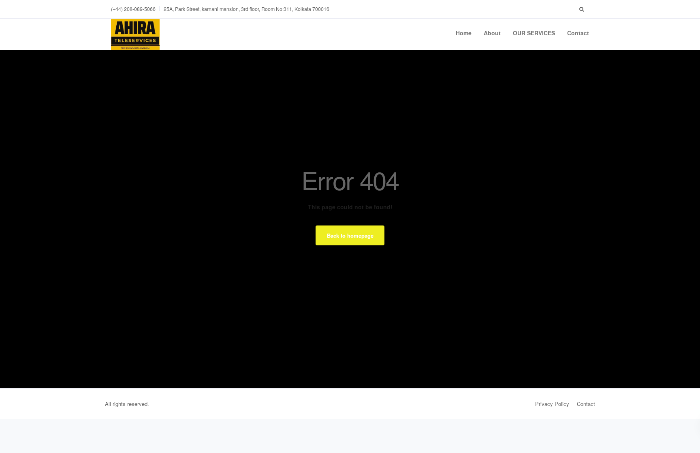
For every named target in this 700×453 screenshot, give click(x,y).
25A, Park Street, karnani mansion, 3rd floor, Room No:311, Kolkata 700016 (246, 9)
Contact (578, 33)
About (492, 33)
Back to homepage (350, 235)
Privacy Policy (552, 404)
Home (464, 33)
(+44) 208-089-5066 (133, 9)
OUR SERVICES (534, 33)
